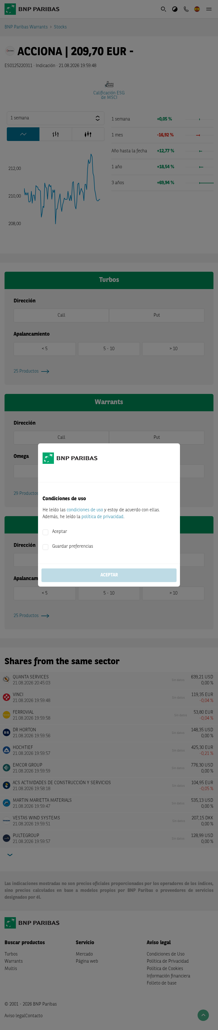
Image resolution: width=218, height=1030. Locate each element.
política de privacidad (102, 517)
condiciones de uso (85, 510)
